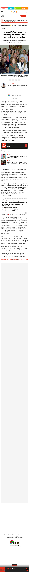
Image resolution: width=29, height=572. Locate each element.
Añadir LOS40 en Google (15, 95)
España (2, 16)
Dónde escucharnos (19, 537)
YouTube (12, 509)
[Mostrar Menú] (2, 12)
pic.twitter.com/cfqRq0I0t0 (9, 210)
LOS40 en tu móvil (10, 537)
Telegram (19, 80)
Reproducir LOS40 (26, 145)
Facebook (10, 80)
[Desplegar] (14, 565)
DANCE (16, 8)
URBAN (23, 8)
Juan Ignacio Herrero (12, 83)
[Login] (27, 12)
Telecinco (15, 259)
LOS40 (3, 8)
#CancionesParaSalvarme (9, 205)
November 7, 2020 (20, 214)
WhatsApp (16, 80)
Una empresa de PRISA (14, 542)
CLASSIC (10, 8)
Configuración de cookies (19, 536)
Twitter (13, 80)
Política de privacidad (21, 534)
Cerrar (26, 20)
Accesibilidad (12, 534)
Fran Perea (3, 259)
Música (6, 28)
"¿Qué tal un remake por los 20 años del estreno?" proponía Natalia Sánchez (12, 237)
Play (27, 569)
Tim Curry (14, 25)
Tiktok (9, 509)
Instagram (6, 509)
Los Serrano (9, 259)
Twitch (20, 509)
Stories (23, 509)
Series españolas (21, 259)
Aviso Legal (6, 534)
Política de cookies (9, 536)
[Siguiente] (27, 25)
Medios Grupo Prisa (14, 545)
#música (15, 201)
